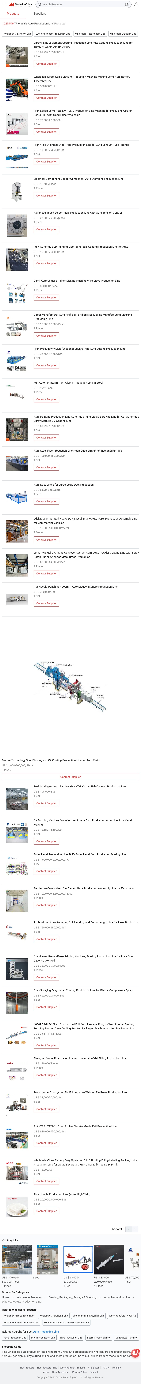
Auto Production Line (117, 1297)
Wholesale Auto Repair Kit (122, 1315)
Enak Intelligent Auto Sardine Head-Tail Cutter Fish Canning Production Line (80, 786)
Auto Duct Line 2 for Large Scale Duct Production (64, 485)
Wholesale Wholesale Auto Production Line (66, 1322)
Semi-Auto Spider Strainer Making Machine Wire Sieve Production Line (77, 281)
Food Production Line (15, 1337)
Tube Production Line (71, 1337)
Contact (94, 1372)
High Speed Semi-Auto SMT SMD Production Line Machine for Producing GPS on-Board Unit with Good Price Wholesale (83, 113)
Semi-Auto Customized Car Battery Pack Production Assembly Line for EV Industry (84, 888)
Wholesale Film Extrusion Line (19, 1315)
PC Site (105, 1367)
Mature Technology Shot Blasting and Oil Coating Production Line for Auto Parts (51, 760)
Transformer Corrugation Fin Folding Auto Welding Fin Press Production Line (80, 1092)
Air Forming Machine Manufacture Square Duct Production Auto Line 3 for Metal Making (83, 822)
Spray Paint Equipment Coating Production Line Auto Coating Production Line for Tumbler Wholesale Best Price (83, 45)
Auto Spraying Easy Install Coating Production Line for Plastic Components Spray (83, 990)
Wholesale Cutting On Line (17, 33)
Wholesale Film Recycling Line (88, 1315)
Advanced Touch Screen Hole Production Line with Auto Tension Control (78, 212)
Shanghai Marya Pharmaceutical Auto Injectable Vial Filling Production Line (80, 1058)
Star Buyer (93, 1367)
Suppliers (40, 13)
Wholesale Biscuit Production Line (21, 1322)
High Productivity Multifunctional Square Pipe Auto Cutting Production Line (79, 349)
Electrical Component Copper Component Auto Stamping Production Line (79, 179)
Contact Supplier (46, 64)
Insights (116, 1367)
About (46, 1372)
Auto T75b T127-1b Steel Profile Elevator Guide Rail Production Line (75, 1126)
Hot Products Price (47, 1367)
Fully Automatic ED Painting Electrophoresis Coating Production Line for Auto (81, 247)
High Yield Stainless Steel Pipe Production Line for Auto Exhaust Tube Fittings (81, 145)
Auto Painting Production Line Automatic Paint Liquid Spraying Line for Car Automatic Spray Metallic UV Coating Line (86, 419)
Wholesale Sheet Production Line (53, 33)
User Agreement (60, 1372)
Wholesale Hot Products (72, 1367)
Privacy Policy (79, 1372)
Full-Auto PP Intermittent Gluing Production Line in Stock (68, 382)
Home (5, 1297)
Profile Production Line (43, 1337)
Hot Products (27, 1367)
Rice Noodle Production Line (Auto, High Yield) (62, 1194)
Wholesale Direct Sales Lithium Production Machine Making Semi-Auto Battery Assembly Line (82, 79)
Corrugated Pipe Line (126, 1337)
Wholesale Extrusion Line (123, 33)
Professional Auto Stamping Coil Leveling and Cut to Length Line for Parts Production (86, 922)
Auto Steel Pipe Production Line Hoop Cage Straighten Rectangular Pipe (78, 450)
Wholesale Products (29, 1297)
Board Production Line (98, 1337)
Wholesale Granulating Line (54, 1315)
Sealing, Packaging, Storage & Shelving (73, 1297)
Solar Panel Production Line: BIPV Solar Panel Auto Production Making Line (80, 854)
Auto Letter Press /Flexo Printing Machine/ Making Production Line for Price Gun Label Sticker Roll (83, 958)
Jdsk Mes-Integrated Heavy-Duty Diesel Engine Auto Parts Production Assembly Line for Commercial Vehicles (85, 521)
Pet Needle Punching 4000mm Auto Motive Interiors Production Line (76, 586)
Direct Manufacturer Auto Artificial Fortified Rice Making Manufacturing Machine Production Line (83, 317)
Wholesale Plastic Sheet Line (90, 33)
